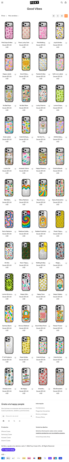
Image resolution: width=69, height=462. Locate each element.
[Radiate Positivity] (43, 218)
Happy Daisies (57, 294)
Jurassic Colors (24, 168)
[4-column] (66, 15)
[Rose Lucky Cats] (26, 30)
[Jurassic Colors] (26, 156)
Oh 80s (7, 263)
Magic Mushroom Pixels (57, 263)
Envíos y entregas (41, 414)
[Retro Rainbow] (9, 218)
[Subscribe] (31, 416)
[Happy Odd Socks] (26, 281)
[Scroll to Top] (65, 452)
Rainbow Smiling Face (24, 231)
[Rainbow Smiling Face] (26, 218)
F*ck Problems (7, 357)
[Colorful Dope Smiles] (26, 124)
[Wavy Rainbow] (26, 187)
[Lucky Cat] (9, 156)
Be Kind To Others (41, 137)
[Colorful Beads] (60, 156)
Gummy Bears (7, 326)
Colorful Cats (58, 357)
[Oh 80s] (9, 250)
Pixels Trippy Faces (58, 231)
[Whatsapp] (20, 421)
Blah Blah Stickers (7, 200)
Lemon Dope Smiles (58, 106)
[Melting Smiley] (43, 250)
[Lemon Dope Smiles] (60, 93)
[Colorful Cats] (60, 344)
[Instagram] (9, 421)
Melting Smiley (40, 263)
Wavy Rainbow (24, 200)
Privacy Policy (40, 417)
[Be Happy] (26, 376)
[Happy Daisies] (60, 281)
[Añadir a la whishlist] (15, 43)
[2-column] (57, 15)
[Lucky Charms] (43, 93)
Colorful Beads (57, 168)
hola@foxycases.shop (43, 437)
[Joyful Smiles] (60, 30)
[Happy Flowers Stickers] (43, 156)
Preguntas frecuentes (43, 411)
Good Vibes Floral (40, 326)
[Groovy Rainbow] (26, 313)
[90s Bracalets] (60, 376)
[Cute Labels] (9, 124)
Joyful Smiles (58, 42)
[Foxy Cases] (34, 2)
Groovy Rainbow (24, 326)
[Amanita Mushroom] (43, 376)
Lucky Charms (40, 105)
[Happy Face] (43, 281)
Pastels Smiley (40, 74)
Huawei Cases (6, 437)
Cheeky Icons (7, 389)
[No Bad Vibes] (26, 93)
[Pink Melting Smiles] (43, 30)
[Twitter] (14, 421)
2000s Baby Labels (58, 137)
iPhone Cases (5, 431)
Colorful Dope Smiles (23, 137)
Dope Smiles (24, 357)
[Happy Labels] (9, 61)
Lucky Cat (7, 168)
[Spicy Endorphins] (60, 187)
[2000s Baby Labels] (60, 124)
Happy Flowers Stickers (41, 169)
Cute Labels (7, 137)
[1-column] (53, 15)
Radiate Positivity (40, 231)
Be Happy (24, 389)
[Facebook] (3, 421)
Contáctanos (40, 408)
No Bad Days (7, 105)
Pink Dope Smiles (7, 42)
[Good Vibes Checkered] (26, 61)
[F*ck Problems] (9, 344)
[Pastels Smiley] (43, 61)
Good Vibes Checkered (23, 74)
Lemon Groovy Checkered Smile (6, 294)
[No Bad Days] (9, 93)
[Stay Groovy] (43, 187)
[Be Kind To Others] (43, 124)
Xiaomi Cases (5, 440)
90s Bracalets (57, 389)
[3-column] (62, 15)
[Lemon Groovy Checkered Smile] (9, 281)
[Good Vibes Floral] (43, 313)
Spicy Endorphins (57, 200)
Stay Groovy (41, 200)
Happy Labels (7, 74)
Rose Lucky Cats (24, 42)
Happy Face (41, 294)
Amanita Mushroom (40, 389)
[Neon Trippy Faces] (26, 250)
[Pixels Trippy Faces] (60, 218)
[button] (66, 2)
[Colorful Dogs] (43, 344)
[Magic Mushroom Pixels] (60, 250)
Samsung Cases (6, 434)
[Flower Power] (60, 313)
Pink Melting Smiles (41, 43)
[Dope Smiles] (26, 344)
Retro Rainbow (7, 231)
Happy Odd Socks (23, 294)
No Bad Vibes (24, 105)
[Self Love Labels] (60, 61)
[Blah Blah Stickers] (9, 187)
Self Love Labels (58, 74)
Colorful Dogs (40, 357)
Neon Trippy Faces (24, 263)
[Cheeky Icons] (9, 376)
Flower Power (57, 326)
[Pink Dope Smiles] (9, 30)
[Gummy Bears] (9, 313)
